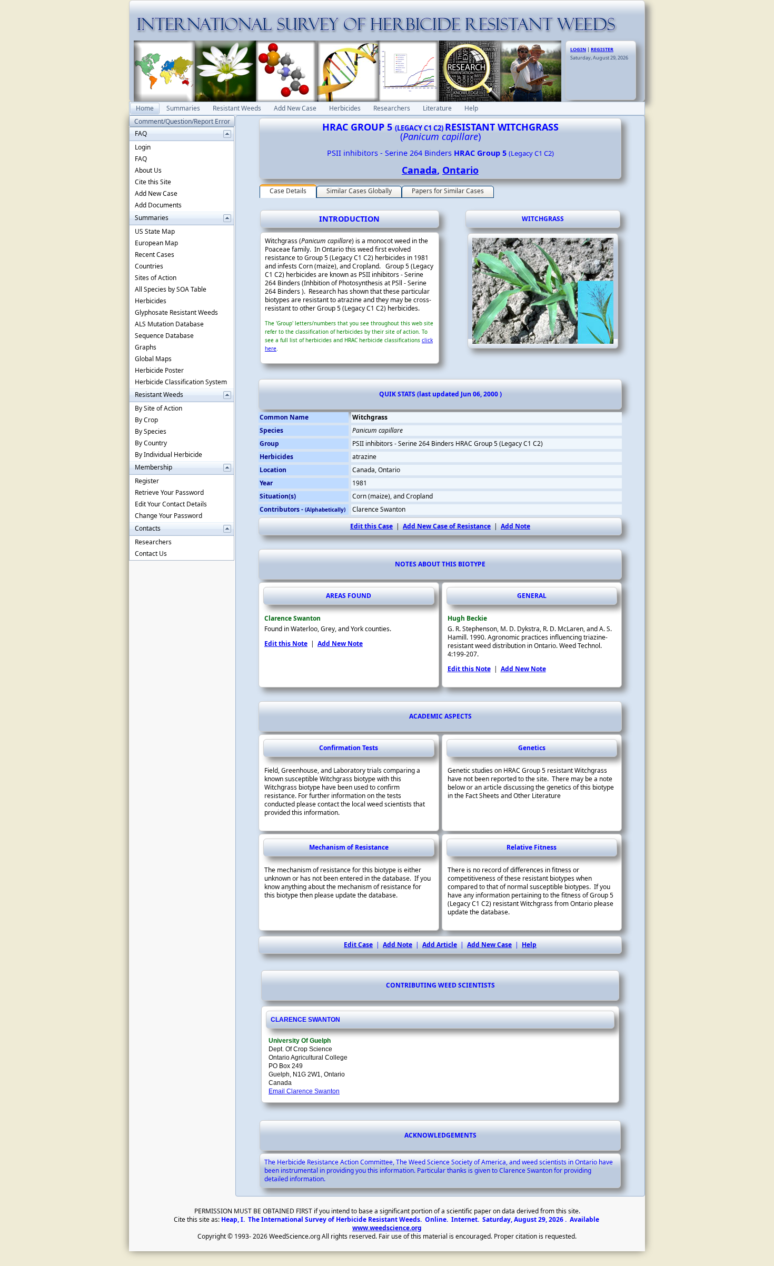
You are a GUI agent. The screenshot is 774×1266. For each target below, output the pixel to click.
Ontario (460, 170)
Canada (419, 170)
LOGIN (578, 49)
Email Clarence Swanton (304, 1091)
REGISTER (602, 49)
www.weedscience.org (387, 1227)
